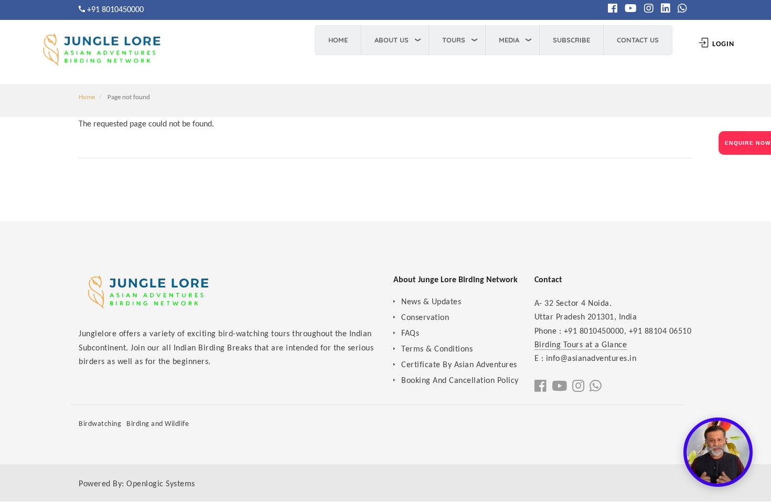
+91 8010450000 (115, 10)
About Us (391, 40)
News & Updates (431, 302)
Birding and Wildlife (157, 424)
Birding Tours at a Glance (580, 345)
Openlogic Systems (160, 484)
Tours (453, 40)
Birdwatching (100, 424)
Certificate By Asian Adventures (459, 365)
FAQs (410, 333)
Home (338, 40)
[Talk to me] (718, 452)
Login (722, 44)
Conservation (425, 318)
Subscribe (571, 40)
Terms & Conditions (437, 349)
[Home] (99, 53)
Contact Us (638, 40)
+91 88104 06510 (660, 331)
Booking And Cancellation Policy (460, 381)
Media (509, 40)
